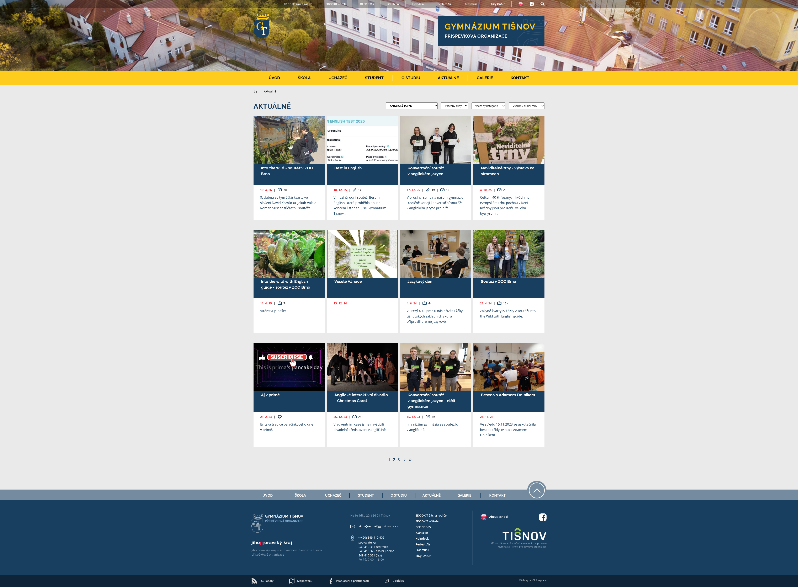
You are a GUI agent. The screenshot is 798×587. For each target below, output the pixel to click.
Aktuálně (431, 495)
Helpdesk (418, 4)
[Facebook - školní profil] (532, 3)
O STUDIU (410, 77)
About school (498, 517)
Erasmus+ (471, 4)
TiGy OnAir (498, 4)
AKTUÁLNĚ (448, 77)
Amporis (541, 580)
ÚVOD (274, 77)
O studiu (398, 495)
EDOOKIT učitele (336, 4)
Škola (300, 495)
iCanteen (393, 4)
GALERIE (485, 77)
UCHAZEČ (338, 77)
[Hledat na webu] (542, 3)
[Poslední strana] (410, 459)
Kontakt (497, 495)
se (508, 543)
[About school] (520, 3)
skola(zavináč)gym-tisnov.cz (378, 526)
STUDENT (374, 77)
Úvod (267, 495)
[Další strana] (404, 459)
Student (366, 495)
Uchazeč (333, 495)
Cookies (398, 581)
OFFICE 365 (367, 4)
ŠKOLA (304, 77)
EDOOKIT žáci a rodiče (298, 4)
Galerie (464, 495)
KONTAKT (520, 77)
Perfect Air (444, 4)
